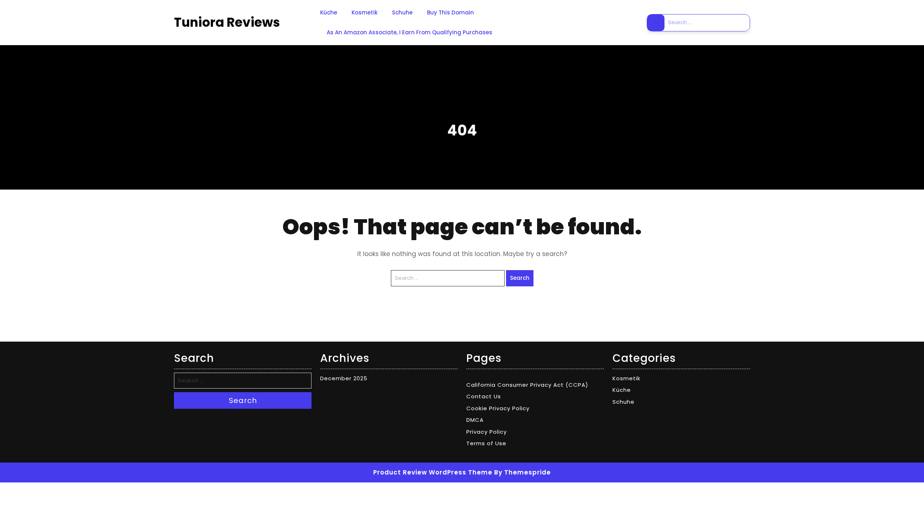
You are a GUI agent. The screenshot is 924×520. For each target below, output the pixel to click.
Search (655, 22)
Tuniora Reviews (227, 22)
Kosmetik (365, 12)
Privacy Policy (486, 432)
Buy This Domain (450, 12)
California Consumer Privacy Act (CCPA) (527, 385)
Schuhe (402, 12)
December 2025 (343, 378)
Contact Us (483, 396)
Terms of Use (486, 443)
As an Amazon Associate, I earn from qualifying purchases (409, 32)
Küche (328, 12)
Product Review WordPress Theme (432, 472)
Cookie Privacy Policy (497, 408)
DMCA (475, 420)
